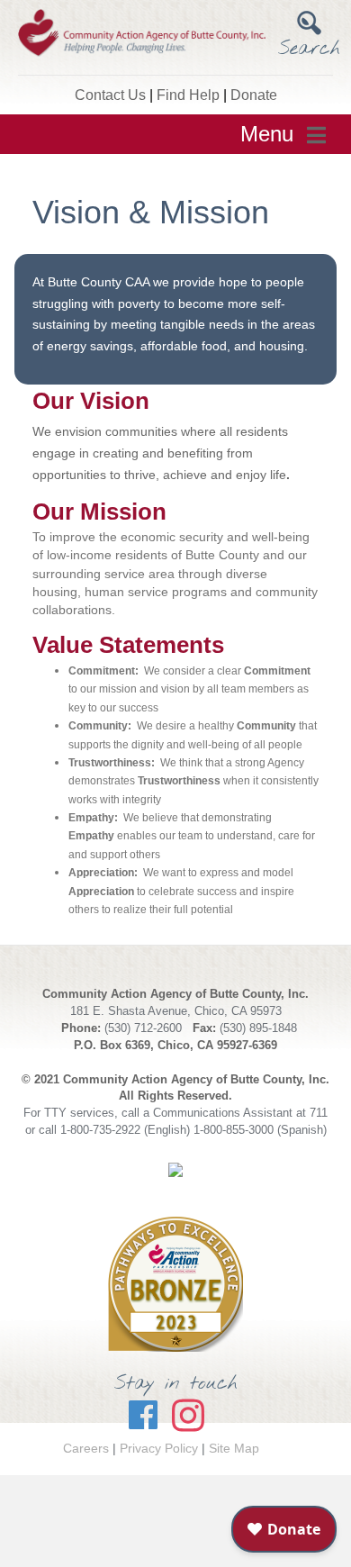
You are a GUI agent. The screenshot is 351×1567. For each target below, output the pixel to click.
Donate (253, 95)
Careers (86, 1448)
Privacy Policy (159, 1448)
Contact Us (110, 95)
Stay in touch (176, 1383)
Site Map (234, 1448)
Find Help (188, 95)
